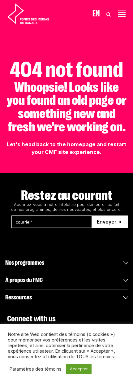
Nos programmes (24, 262)
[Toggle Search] (108, 13)
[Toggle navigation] (122, 14)
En (96, 14)
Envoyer (107, 222)
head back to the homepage (59, 144)
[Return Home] (28, 13)
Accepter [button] (79, 368)
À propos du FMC (24, 280)
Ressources (18, 297)
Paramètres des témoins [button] (35, 369)
